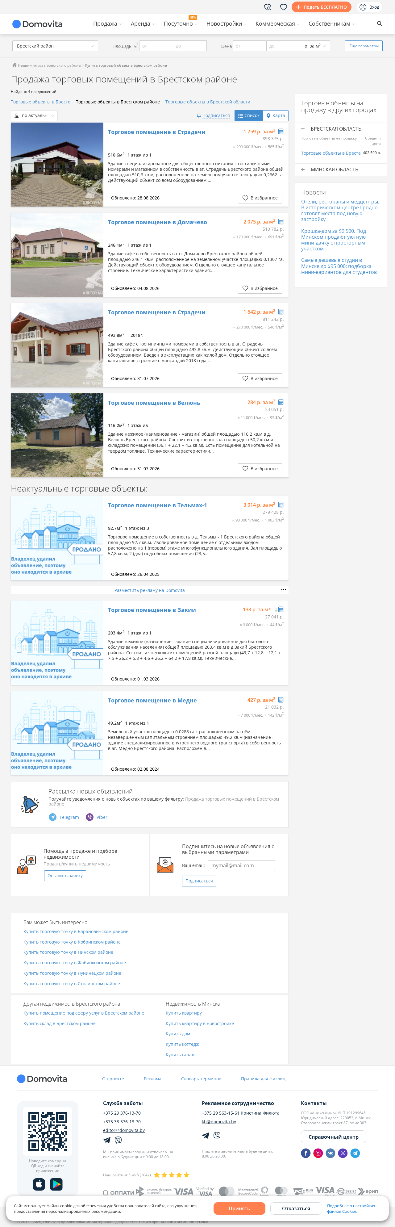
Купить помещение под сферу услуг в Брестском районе (83, 1013)
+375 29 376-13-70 (122, 1113)
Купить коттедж (182, 1044)
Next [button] (95, 164)
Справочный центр (334, 1136)
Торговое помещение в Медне (152, 700)
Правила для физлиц (263, 1079)
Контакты (314, 1103)
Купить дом (178, 1033)
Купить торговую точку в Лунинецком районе (72, 973)
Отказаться (296, 1208)
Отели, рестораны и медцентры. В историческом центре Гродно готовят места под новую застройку (340, 210)
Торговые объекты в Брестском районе (118, 102)
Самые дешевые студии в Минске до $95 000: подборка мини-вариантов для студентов (339, 266)
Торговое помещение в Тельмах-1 (157, 505)
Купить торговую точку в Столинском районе (71, 983)
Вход (374, 7)
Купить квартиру (184, 1013)
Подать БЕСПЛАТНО (325, 7)
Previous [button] (18, 164)
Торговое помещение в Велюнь (154, 403)
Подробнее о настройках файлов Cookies (351, 1208)
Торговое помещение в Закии (152, 610)
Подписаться (199, 881)
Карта (278, 115)
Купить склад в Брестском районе (59, 1023)
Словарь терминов (201, 1079)
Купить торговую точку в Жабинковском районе (74, 962)
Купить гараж (180, 1054)
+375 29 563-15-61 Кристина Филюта (241, 1113)
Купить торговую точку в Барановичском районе (75, 931)
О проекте (113, 1079)
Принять (239, 1208)
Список (252, 115)
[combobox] (55, 45)
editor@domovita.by (124, 1130)
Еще (364, 45)
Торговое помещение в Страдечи (157, 132)
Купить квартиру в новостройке (200, 1023)
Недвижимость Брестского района (49, 65)
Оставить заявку (65, 875)
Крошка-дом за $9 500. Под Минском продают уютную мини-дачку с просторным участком (333, 240)
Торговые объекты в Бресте (40, 102)
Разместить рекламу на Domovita (149, 590)
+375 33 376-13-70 (122, 1121)
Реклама (152, 1079)
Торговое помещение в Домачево (157, 222)
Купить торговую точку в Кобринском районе (72, 942)
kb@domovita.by (219, 1121)
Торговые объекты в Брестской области (207, 102)
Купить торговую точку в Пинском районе (68, 952)
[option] (57, 165)
